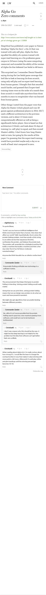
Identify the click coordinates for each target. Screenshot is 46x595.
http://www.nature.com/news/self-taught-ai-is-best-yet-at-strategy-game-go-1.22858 (21, 39)
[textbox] (22, 195)
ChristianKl (8, 278)
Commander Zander (12, 263)
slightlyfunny (9, 223)
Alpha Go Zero (13, 13)
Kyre (4, 21)
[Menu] (4, 3)
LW (9, 3)
